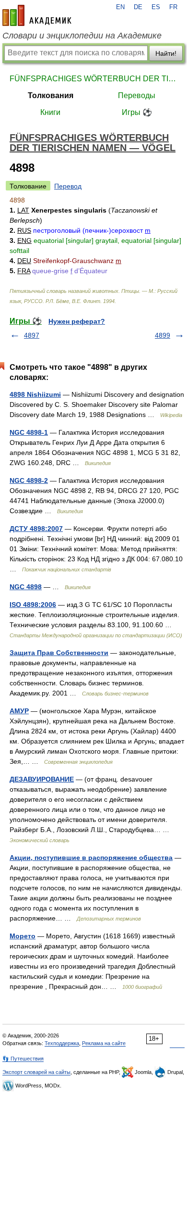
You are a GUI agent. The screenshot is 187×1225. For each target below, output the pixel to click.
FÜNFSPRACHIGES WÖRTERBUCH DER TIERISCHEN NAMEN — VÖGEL (93, 79)
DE (138, 7)
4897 (31, 335)
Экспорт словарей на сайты (36, 1072)
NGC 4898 (26, 587)
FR (173, 7)
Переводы (136, 95)
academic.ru (36, 15)
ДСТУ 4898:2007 (36, 528)
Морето (22, 936)
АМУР (19, 711)
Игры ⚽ (137, 112)
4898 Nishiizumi (35, 394)
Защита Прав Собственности (59, 653)
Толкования (50, 95)
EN (120, 7)
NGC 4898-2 (29, 480)
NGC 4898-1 (29, 432)
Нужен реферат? (76, 321)
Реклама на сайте (104, 1043)
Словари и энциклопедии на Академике (82, 35)
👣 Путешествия (23, 1058)
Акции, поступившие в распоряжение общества (91, 857)
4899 (162, 335)
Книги (50, 112)
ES (156, 7)
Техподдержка (62, 1043)
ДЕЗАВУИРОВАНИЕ (42, 779)
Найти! (165, 53)
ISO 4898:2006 (33, 604)
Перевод (68, 186)
